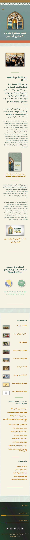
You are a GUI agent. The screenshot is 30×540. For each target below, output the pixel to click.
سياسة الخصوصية (23, 513)
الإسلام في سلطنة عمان (20, 358)
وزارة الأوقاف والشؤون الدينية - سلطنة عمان (13, 534)
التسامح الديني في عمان (20, 350)
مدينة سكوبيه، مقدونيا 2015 (19, 432)
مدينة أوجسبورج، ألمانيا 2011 (19, 409)
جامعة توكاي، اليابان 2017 (20, 442)
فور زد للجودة (13, 536)
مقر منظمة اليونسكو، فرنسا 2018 (17, 446)
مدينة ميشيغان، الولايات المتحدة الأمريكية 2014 (15, 420)
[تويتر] (22, 528)
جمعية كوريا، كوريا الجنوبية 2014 (17, 425)
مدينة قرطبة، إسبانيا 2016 (19, 439)
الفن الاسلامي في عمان (20, 476)
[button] (25, 291)
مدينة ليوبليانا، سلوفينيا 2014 (18, 416)
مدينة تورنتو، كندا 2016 (20, 435)
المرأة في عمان (23, 342)
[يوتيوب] (14, 528)
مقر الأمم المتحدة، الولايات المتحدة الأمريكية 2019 (17, 450)
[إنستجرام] (11, 528)
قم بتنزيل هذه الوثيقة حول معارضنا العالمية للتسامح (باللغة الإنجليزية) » (15, 175)
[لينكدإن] (7, 528)
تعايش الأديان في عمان (20, 334)
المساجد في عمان (22, 367)
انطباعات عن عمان (21, 326)
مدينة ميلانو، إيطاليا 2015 (20, 428)
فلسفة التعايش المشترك (20, 473)
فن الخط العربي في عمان (19, 391)
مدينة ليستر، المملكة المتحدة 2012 (17, 412)
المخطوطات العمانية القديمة (19, 480)
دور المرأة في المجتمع (21, 470)
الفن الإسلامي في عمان (20, 375)
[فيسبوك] (18, 528)
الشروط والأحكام (23, 520)
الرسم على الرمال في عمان (19, 383)
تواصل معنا (25, 506)
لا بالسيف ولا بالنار (22, 466)
